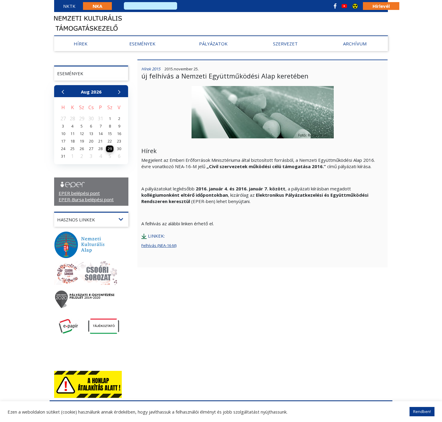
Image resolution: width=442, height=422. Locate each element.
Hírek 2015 (150, 69)
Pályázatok (213, 44)
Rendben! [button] (422, 411)
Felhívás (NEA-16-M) (158, 245)
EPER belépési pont (79, 193)
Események (142, 44)
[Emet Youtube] (344, 6)
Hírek (80, 44)
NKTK (69, 6)
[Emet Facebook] (335, 6)
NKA (97, 6)
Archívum (355, 44)
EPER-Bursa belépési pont (86, 199)
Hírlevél (381, 6)
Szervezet (285, 44)
